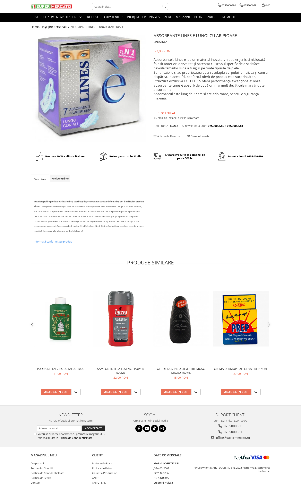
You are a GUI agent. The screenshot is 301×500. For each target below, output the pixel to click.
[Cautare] (164, 6)
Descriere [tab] (40, 179)
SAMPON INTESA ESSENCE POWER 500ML (120, 371)
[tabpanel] (89, 89)
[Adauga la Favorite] (76, 392)
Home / (36, 27)
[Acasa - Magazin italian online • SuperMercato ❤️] (51, 6)
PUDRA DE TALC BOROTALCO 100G (60, 369)
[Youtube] (146, 428)
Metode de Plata (102, 463)
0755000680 (232, 426)
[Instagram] (162, 428)
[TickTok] (154, 428)
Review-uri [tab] (60, 178)
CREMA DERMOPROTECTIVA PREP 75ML (241, 369)
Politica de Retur (102, 468)
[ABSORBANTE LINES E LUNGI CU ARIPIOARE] (89, 89)
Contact (35, 482)
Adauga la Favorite (168, 136)
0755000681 (232, 432)
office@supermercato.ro (232, 438)
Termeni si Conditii (42, 468)
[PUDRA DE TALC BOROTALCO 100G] (61, 319)
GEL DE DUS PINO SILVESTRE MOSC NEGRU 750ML (181, 371)
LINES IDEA (160, 42)
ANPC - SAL (99, 482)
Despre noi (37, 463)
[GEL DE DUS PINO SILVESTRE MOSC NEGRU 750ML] (181, 319)
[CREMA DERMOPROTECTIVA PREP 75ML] (241, 319)
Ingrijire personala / (56, 27)
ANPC (95, 478)
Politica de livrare (41, 478)
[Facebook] (139, 428)
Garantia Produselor (104, 473)
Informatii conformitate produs (53, 241)
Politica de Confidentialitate (75, 438)
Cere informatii (199, 136)
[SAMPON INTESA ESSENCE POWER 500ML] (121, 319)
